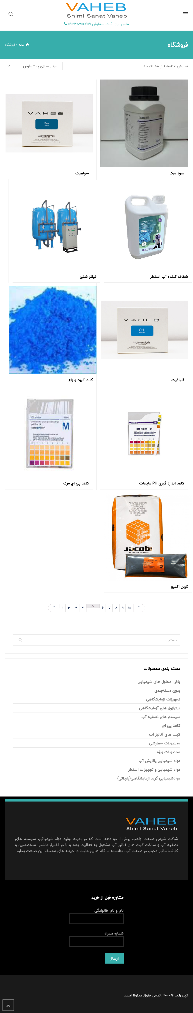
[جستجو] (12, 14)
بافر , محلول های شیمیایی (159, 681)
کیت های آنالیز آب (164, 734)
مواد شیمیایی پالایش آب (159, 760)
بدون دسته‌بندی (167, 690)
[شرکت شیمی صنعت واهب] (96, 11)
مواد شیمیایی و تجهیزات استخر (154, 769)
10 (129, 608)
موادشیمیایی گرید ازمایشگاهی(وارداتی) (148, 778)
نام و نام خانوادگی (109, 910)
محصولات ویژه (168, 752)
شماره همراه (114, 933)
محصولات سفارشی (164, 743)
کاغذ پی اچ (171, 725)
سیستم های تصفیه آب (160, 716)
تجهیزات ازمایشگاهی (163, 699)
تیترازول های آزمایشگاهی (159, 708)
